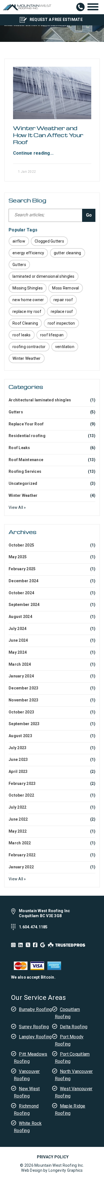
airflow (18, 241)
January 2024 (21, 676)
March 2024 (20, 664)
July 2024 (17, 628)
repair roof (63, 300)
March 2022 (20, 843)
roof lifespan (52, 335)
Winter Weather (26, 358)
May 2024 (18, 652)
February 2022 (22, 855)
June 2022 (18, 819)
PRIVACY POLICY (53, 1157)
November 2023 (23, 700)
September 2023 (24, 724)
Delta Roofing (73, 1026)
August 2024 (20, 616)
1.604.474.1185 (80, 7)
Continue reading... (33, 153)
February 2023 (22, 783)
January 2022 (21, 867)
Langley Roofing (35, 1036)
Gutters (19, 264)
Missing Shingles (27, 288)
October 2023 (21, 712)
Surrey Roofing (34, 1026)
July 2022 (17, 807)
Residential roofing (27, 435)
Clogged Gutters (49, 241)
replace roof (62, 311)
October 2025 (21, 545)
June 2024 (18, 640)
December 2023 (23, 688)
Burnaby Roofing (35, 1009)
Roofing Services (25, 471)
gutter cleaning (67, 253)
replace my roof (26, 311)
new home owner (28, 300)
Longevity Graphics (66, 1170)
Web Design (31, 1170)
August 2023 (20, 736)
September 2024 (24, 604)
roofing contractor (29, 346)
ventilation (64, 346)
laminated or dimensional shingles (43, 276)
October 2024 (21, 593)
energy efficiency (28, 253)
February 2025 (22, 569)
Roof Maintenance (26, 459)
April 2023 (18, 771)
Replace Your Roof (26, 424)
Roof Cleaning (25, 323)
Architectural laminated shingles (40, 400)
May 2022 (18, 831)
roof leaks (21, 335)
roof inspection (61, 323)
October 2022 (21, 795)
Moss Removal (65, 288)
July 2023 (17, 748)
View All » (17, 507)
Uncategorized (23, 483)
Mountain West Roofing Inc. (59, 1165)
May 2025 (18, 557)
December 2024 (23, 581)
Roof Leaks (19, 447)
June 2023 (18, 759)
